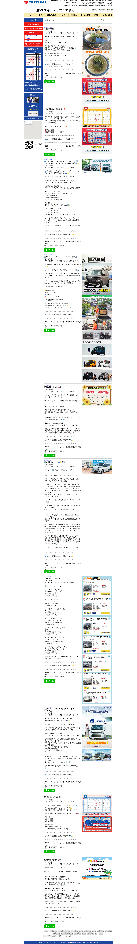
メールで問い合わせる (50, 936)
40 (93, 933)
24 (111, 931)
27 (59, 933)
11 (77, 931)
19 (98, 931)
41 (95, 933)
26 (56, 933)
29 (64, 933)
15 (87, 931)
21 (103, 931)
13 (82, 931)
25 (54, 933)
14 (85, 931)
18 (95, 931)
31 (69, 933)
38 (88, 933)
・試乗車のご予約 (30, 38)
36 (82, 933)
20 (100, 931)
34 (77, 933)
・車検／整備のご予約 (31, 35)
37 (85, 933)
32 (72, 933)
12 (79, 931)
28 (61, 933)
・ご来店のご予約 (30, 40)
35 (80, 933)
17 (92, 931)
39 (90, 933)
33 (74, 933)
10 (74, 931)
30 (67, 933)
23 (108, 931)
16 (90, 931)
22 (105, 931)
